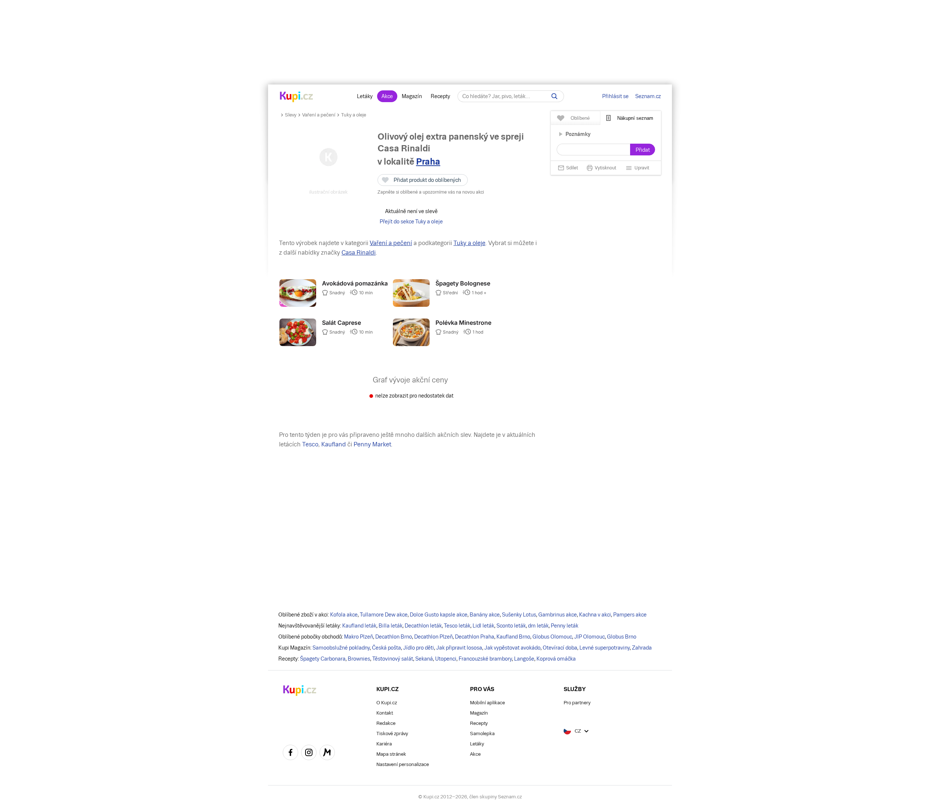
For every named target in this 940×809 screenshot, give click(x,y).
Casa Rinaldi (358, 252)
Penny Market (372, 444)
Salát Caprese (341, 322)
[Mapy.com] (327, 753)
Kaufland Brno (513, 637)
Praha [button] (428, 161)
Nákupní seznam (635, 118)
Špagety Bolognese (462, 283)
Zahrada (642, 648)
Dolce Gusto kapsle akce (438, 615)
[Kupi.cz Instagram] (309, 753)
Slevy (290, 115)
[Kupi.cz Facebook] (290, 753)
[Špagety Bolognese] (411, 305)
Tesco (310, 444)
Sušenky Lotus (519, 615)
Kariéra (384, 744)
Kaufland (333, 444)
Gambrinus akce (557, 615)
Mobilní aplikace (487, 702)
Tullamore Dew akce (384, 615)
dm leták (538, 626)
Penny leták (564, 626)
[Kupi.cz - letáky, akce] (296, 97)
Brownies (359, 659)
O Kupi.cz (386, 702)
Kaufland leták (359, 626)
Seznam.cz (648, 96)
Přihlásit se (615, 96)
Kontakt (384, 713)
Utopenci (445, 659)
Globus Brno (621, 637)
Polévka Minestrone (463, 322)
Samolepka (482, 733)
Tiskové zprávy (392, 733)
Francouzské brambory (485, 659)
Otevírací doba (560, 648)
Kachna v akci (595, 615)
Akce (387, 96)
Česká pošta (386, 648)
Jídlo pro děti (418, 648)
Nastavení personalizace (402, 764)
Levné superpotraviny (604, 648)
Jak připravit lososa (459, 648)
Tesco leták (457, 626)
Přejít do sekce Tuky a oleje (411, 221)
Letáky (365, 96)
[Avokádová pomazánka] (297, 305)
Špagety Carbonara (323, 659)
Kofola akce (344, 615)
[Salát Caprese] (297, 344)
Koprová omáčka (556, 659)
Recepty (440, 96)
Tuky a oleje (353, 115)
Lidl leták (483, 626)
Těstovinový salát (392, 659)
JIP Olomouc (589, 637)
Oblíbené (580, 118)
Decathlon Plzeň (433, 637)
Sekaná (424, 659)
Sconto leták (511, 626)
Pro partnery (577, 702)
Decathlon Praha (474, 637)
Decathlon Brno (393, 637)
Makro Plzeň (358, 637)
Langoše (524, 659)
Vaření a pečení (318, 115)
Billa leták (390, 626)
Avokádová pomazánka (355, 283)
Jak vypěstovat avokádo (512, 648)
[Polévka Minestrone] (411, 344)
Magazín (412, 96)
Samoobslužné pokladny (341, 648)
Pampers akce (630, 615)
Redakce (385, 723)
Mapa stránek (391, 754)
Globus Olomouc (552, 637)
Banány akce (485, 615)
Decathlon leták (423, 626)
